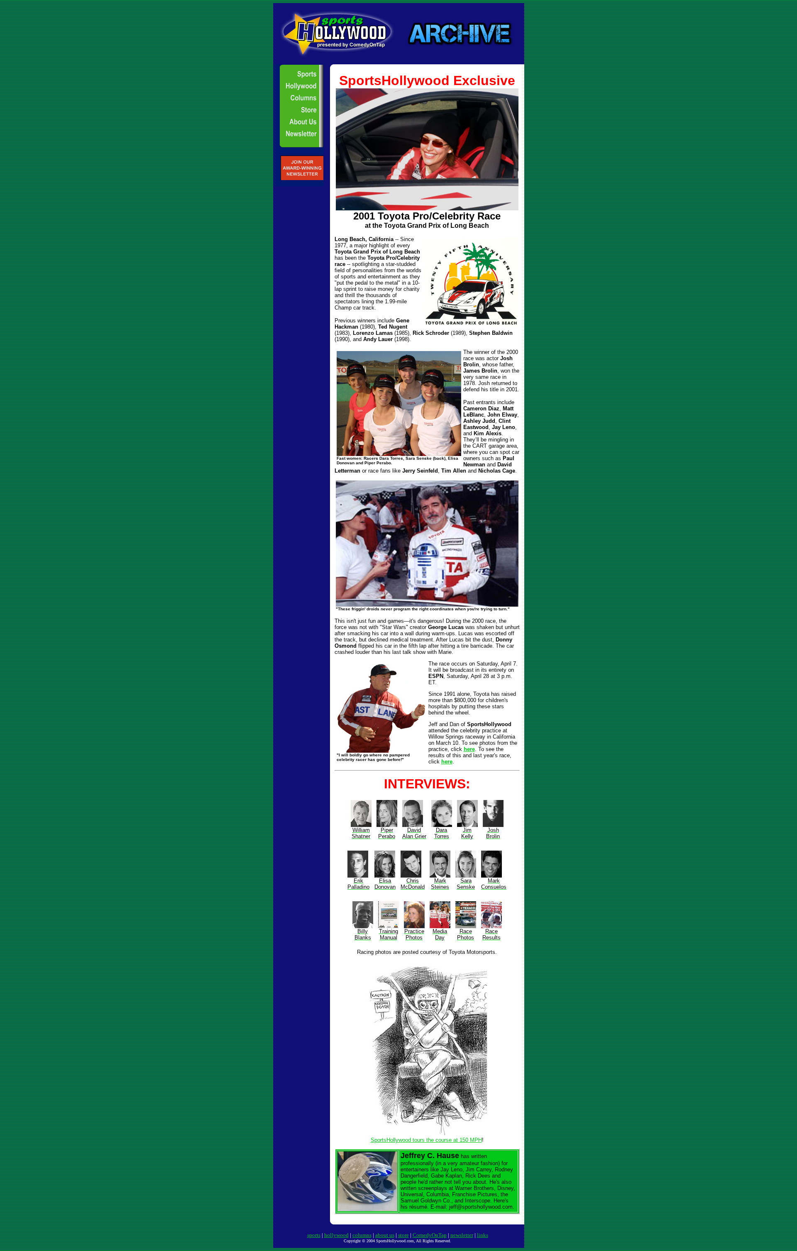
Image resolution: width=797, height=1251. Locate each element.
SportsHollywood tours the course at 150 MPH (426, 1140)
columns (362, 1235)
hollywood (336, 1235)
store (403, 1235)
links (482, 1235)
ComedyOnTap (430, 1235)
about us (384, 1235)
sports (313, 1235)
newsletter (461, 1235)
